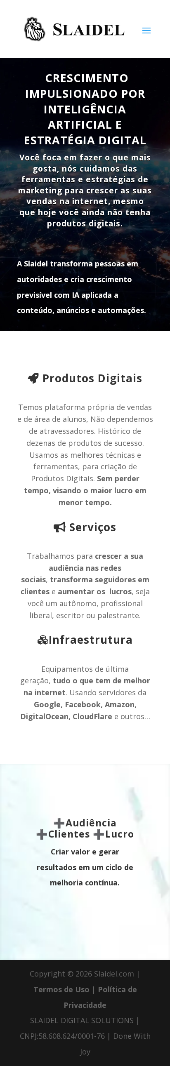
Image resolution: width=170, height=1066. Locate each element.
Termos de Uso (61, 989)
